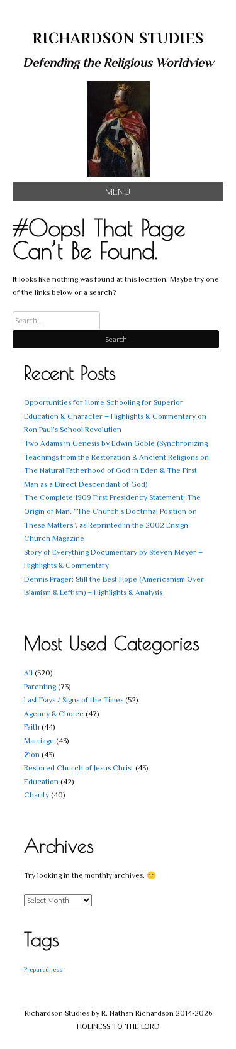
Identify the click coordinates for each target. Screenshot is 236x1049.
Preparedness (43, 969)
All (28, 673)
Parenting (40, 686)
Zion (32, 754)
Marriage (39, 740)
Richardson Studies (118, 38)
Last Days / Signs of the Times (73, 700)
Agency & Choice (54, 713)
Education (41, 781)
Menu (117, 191)
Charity (36, 795)
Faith (32, 727)
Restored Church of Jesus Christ (78, 767)
